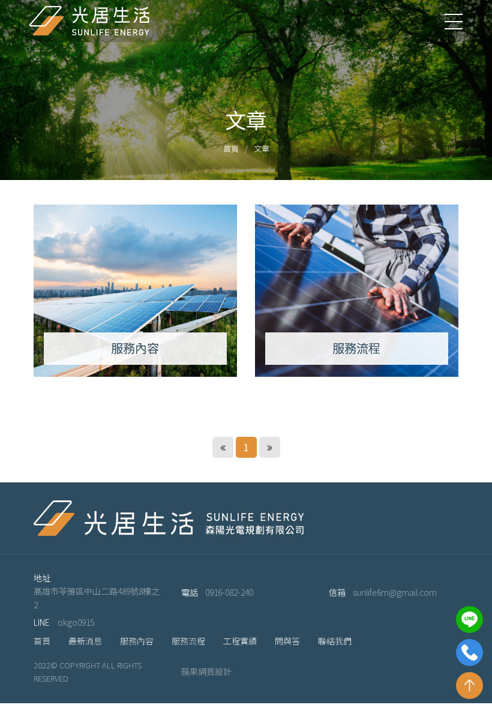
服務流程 (188, 641)
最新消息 (85, 641)
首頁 (231, 148)
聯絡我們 (335, 641)
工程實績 (240, 641)
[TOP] (469, 685)
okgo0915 (76, 622)
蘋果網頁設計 (206, 672)
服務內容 (137, 641)
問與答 (287, 641)
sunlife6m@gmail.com (395, 592)
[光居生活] (89, 21)
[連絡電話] (469, 652)
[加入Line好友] (469, 619)
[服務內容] (135, 291)
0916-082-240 (229, 592)
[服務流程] (356, 291)
